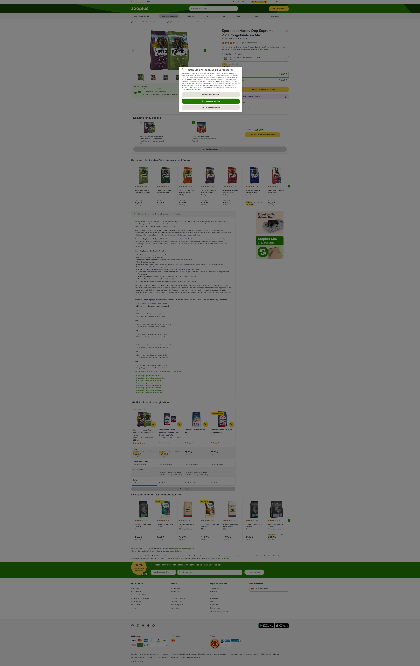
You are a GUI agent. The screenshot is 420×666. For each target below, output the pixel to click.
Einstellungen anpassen (210, 95)
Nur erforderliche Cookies (211, 108)
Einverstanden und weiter (211, 101)
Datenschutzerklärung (193, 89)
